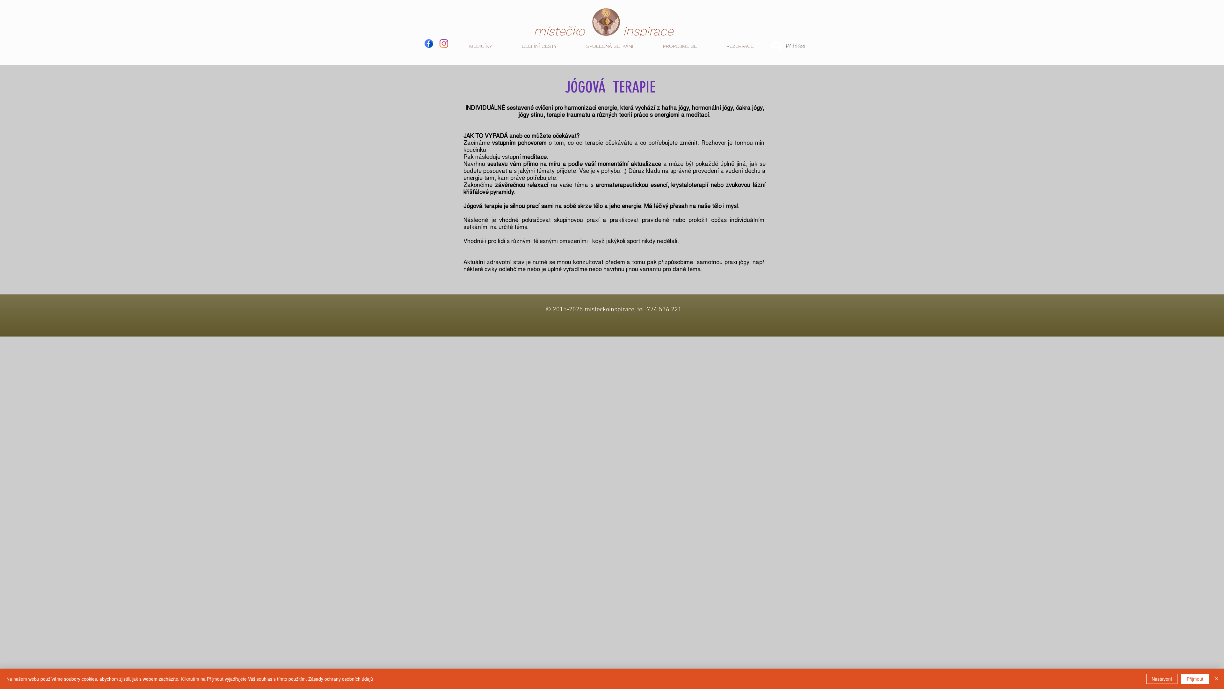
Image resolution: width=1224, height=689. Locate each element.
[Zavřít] (1216, 679)
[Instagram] (444, 43)
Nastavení (1162, 679)
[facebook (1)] (429, 43)
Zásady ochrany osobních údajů (340, 679)
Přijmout (1195, 679)
